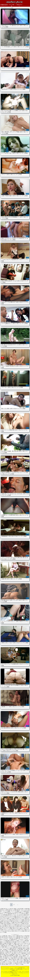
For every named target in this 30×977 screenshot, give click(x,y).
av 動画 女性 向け (4, 908)
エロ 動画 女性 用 (13, 939)
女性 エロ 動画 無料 (10, 954)
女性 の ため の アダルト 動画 (19, 960)
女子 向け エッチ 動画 (12, 924)
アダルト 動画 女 (22, 955)
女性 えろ (26, 943)
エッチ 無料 (14, 944)
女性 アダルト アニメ (22, 944)
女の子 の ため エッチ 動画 (21, 918)
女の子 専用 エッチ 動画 (9, 922)
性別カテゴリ (19, 5)
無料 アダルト (19, 947)
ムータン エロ (15, 914)
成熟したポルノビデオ (19, 943)
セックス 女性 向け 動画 (22, 913)
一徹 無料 (5, 949)
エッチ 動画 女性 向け (6, 912)
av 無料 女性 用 (16, 910)
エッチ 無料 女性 (4, 935)
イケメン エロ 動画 (15, 911)
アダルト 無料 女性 (18, 945)
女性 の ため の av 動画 (14, 926)
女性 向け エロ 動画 (13, 938)
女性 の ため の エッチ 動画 (6, 928)
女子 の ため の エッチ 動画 (18, 923)
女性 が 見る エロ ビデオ (22, 924)
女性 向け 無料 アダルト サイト (8, 964)
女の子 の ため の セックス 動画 (10, 917)
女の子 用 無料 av (7, 923)
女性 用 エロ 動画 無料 (17, 948)
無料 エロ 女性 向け (13, 951)
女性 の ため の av (4, 939)
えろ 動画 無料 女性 (11, 949)
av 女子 (26, 939)
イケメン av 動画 (6, 911)
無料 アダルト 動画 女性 (22, 959)
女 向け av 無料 (22, 914)
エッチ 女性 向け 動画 (16, 912)
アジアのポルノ (20, 939)
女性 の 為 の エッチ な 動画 (18, 931)
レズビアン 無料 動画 (24, 940)
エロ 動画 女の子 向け (17, 963)
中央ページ (3, 4)
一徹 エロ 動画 (19, 961)
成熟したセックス (8, 960)
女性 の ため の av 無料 (7, 927)
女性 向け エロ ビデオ (23, 951)
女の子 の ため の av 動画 (10, 916)
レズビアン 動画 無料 (21, 953)
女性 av (10, 935)
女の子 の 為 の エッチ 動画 (18, 919)
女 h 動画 (26, 949)
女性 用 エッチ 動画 (14, 940)
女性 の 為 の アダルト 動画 (21, 954)
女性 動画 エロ (10, 943)
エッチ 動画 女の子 (13, 950)
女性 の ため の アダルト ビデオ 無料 (20, 927)
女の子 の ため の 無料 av (22, 917)
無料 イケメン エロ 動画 (10, 947)
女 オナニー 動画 (21, 942)
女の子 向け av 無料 (8, 921)
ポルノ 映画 (10, 958)
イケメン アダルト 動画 (7, 948)
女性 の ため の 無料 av (18, 928)
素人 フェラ (21, 938)
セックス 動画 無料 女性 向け (10, 913)
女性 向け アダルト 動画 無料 (11, 956)
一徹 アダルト (8, 953)
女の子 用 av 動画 (19, 922)
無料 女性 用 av (5, 937)
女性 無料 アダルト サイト (24, 956)
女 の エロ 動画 (4, 958)
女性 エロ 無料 (24, 937)
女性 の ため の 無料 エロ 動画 (20, 958)
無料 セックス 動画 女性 (5, 942)
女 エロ (24, 947)
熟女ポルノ (26, 938)
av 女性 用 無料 (20, 908)
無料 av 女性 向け (13, 959)
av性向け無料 (14, 2)
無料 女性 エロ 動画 (21, 950)
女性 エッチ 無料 (19, 964)
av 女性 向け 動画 (12, 908)
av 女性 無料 (14, 942)
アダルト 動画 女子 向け (17, 935)
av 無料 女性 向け (8, 910)
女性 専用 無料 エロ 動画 (12, 955)
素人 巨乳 (14, 953)
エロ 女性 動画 (19, 949)
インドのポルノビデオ (10, 961)
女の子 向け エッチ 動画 (18, 921)
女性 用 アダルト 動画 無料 (15, 937)
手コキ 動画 (10, 945)
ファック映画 (11, 5)
